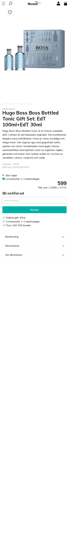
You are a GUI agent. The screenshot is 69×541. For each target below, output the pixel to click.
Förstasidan (8, 104)
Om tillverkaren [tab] (13, 254)
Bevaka (34, 209)
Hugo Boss (8, 109)
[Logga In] (58, 3)
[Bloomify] (34, 3)
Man (31, 104)
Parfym (21, 104)
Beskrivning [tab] (11, 236)
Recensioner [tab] (12, 245)
